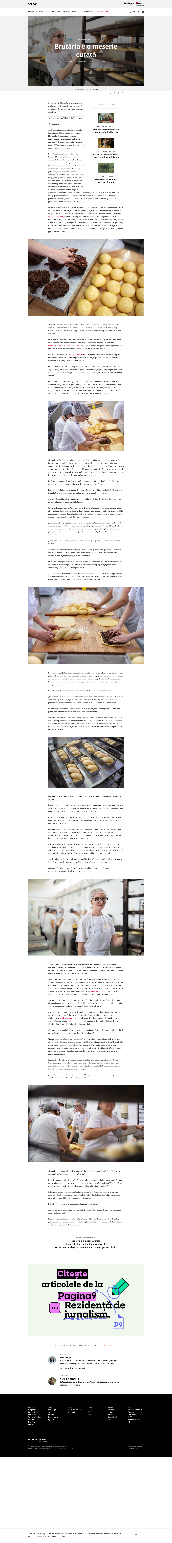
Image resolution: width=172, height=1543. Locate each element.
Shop (107, 12)
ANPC (130, 1417)
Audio (90, 1412)
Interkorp (133, 1448)
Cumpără (71, 1412)
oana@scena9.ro (106, 1364)
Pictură (112, 151)
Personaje (32, 12)
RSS (109, 1420)
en (134, 12)
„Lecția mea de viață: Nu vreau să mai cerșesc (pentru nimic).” (86, 1247)
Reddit (122, 93)
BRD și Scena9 (33, 1415)
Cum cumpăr (132, 1415)
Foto (89, 1415)
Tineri (110, 176)
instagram (103, 1382)
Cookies (131, 1412)
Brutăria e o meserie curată (86, 1241)
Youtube (111, 1415)
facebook (114, 93)
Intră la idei (50, 12)
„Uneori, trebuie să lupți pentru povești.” (86, 1244)
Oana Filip (73, 62)
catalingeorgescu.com (70, 1385)
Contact (31, 1425)
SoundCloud (112, 1417)
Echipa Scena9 (33, 1412)
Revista (100, 12)
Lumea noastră (63, 12)
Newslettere (89, 12)
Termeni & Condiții (135, 1410)
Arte (41, 12)
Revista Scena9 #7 (75, 1410)
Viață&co (102, 176)
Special (75, 12)
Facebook (111, 1410)
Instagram (112, 1412)
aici (83, 1368)
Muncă (92, 40)
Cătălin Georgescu (97, 62)
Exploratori (82, 40)
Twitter (118, 93)
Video (90, 1410)
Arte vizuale (102, 151)
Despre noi (32, 1410)
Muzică (112, 126)
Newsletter (32, 1422)
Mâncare (114, 1345)
